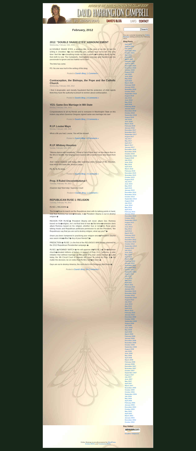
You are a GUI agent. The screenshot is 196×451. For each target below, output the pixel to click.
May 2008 (128, 355)
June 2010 (128, 304)
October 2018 (130, 113)
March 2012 (129, 259)
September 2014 (131, 199)
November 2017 (130, 132)
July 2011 (128, 276)
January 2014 (130, 214)
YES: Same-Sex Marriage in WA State (71, 105)
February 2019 (130, 106)
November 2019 (130, 89)
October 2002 (130, 422)
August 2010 (129, 300)
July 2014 (128, 203)
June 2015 (128, 184)
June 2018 (128, 121)
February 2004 (130, 403)
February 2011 (130, 287)
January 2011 (129, 289)
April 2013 (128, 231)
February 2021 (130, 61)
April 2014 (128, 209)
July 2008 (128, 351)
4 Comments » (93, 138)
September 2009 (131, 321)
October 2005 (130, 390)
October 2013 (130, 218)
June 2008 (128, 353)
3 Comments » (93, 174)
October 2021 (130, 53)
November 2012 (130, 242)
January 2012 (130, 263)
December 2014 (130, 192)
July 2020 (128, 74)
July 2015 (128, 181)
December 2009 (130, 317)
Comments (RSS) (104, 444)
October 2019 (130, 91)
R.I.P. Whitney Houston (63, 145)
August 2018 (129, 117)
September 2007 (131, 373)
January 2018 (130, 128)
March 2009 (129, 334)
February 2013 (130, 235)
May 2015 (128, 186)
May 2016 (128, 164)
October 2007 (130, 370)
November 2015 (130, 175)
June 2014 (128, 205)
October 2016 (130, 154)
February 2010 (130, 312)
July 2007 (128, 377)
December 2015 (130, 173)
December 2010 (130, 291)
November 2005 (130, 388)
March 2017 (129, 145)
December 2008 (130, 340)
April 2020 (128, 81)
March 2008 (129, 360)
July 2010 (128, 302)
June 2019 (128, 100)
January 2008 (130, 364)
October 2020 (130, 70)
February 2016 (130, 171)
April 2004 (128, 400)
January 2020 (130, 87)
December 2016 (130, 149)
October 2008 (130, 345)
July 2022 (128, 48)
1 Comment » (92, 73)
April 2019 (128, 104)
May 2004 (128, 398)
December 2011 (130, 265)
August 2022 (129, 46)
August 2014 (129, 201)
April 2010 (128, 308)
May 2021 (128, 55)
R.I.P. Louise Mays (60, 126)
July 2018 (128, 119)
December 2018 (130, 111)
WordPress (112, 442)
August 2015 (129, 179)
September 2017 (131, 134)
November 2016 (130, 151)
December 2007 (130, 366)
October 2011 (129, 270)
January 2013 (130, 237)
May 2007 (128, 381)
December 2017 (130, 130)
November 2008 (130, 343)
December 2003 (130, 407)
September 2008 (131, 347)
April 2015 (128, 188)
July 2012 (128, 250)
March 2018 (129, 124)
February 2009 (130, 336)
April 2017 (128, 143)
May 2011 (128, 280)
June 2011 (128, 278)
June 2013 (128, 227)
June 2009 (128, 327)
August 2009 (129, 323)
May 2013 (128, 229)
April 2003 (128, 413)
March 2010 (129, 310)
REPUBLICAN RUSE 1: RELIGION (69, 200)
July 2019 (128, 98)
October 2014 (130, 197)
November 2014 (130, 194)
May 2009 (128, 330)
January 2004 (130, 405)
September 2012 (131, 246)
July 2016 (128, 160)
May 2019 (128, 102)
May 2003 (128, 411)
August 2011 (129, 274)
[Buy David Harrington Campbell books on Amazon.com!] (132, 431)
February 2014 (130, 212)
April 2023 (128, 44)
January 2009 (130, 338)
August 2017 (129, 136)
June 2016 (128, 162)
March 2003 (129, 415)
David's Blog (80, 73)
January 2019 (130, 108)
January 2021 (130, 63)
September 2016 (131, 156)
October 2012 (130, 244)
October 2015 (130, 177)
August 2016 (129, 158)
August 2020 (129, 72)
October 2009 (130, 319)
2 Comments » (93, 98)
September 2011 (131, 272)
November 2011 (130, 267)
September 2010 (131, 297)
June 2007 (128, 379)
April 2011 (128, 282)
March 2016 (129, 169)
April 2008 (128, 358)
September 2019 (131, 93)
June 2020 (128, 76)
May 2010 (128, 306)
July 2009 (128, 325)
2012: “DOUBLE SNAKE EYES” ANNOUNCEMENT (79, 42)
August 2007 (129, 375)
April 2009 (128, 332)
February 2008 (130, 362)
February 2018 (130, 126)
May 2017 (128, 141)
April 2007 (128, 383)
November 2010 (130, 293)
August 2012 (129, 248)
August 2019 (129, 96)
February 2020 (130, 85)
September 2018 (131, 115)
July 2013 (128, 224)
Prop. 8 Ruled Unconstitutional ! (68, 181)
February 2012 (130, 261)
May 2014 (128, 207)
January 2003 (130, 418)
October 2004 (130, 392)
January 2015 (130, 190)
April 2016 (128, 166)
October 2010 (130, 295)
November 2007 (130, 368)
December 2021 (130, 51)
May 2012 (128, 254)
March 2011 (129, 285)
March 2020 (129, 83)
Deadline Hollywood (132, 433)
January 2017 (130, 147)
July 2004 (128, 396)
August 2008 (129, 349)
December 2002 (130, 420)
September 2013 (131, 220)
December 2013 (130, 216)
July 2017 (128, 139)
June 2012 (128, 252)
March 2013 (129, 233)
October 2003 (130, 409)
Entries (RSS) (90, 444)
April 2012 (128, 257)
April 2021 (128, 57)
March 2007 (129, 385)
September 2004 (131, 394)
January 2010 (130, 315)
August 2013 (129, 222)
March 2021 (129, 59)
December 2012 (130, 239)
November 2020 (130, 68)
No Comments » (93, 269)
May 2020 (128, 78)
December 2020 (130, 66)
